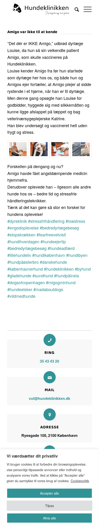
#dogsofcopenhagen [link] (26, 282)
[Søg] (74, 9)
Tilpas (49, 505)
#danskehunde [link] (53, 262)
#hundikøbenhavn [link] (48, 255)
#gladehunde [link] (19, 275)
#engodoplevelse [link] (23, 228)
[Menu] (85, 9)
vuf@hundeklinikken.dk (49, 398)
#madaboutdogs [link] (48, 289)
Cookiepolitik (80, 480)
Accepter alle (49, 493)
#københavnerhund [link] (25, 269)
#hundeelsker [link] (19, 289)
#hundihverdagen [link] (23, 241)
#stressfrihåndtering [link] (46, 221)
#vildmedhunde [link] (21, 296)
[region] (49, 488)
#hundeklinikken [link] (59, 269)
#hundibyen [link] (76, 255)
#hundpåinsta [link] (66, 275)
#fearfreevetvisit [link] (51, 235)
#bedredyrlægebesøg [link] (59, 228)
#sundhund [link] (42, 275)
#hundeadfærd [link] (61, 248)
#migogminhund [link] (61, 282)
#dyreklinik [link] (17, 221)
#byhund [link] (83, 269)
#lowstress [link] (75, 221)
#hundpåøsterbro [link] (23, 262)
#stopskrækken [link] (21, 235)
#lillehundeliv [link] (19, 255)
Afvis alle (49, 518)
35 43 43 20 (49, 361)
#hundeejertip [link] (53, 241)
